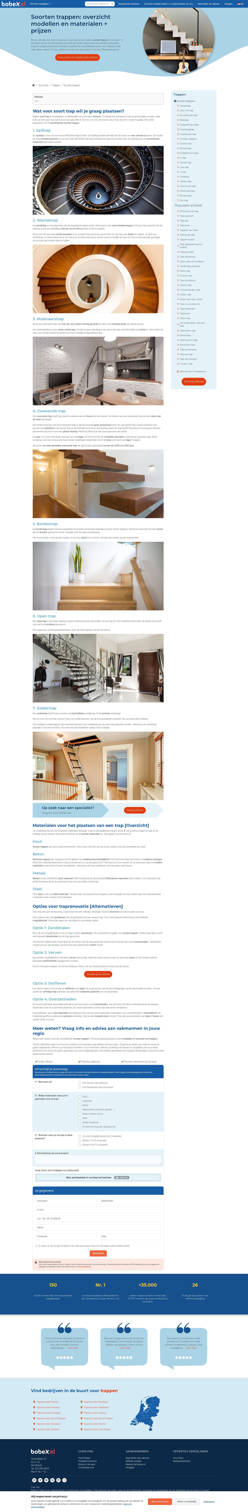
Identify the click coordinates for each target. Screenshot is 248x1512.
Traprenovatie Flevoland (96, 1401)
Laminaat (87, 1101)
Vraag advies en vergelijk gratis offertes (77, 57)
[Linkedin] (58, 1480)
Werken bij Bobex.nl (135, 1464)
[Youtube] (46, 1480)
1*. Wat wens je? (43, 1082)
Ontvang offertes (134, 810)
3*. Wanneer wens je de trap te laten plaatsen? (53, 1137)
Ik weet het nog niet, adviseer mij (99, 1126)
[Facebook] (34, 1480)
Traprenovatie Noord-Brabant (51, 1418)
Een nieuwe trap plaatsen (95, 1083)
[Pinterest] (52, 1480)
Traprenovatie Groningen (48, 1412)
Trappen (56, 85)
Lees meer (73, 1348)
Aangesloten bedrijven (129, 4)
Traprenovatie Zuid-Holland (97, 1429)
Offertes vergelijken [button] (39, 4)
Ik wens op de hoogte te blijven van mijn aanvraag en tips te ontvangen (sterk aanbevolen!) (84, 1245)
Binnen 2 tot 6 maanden (94, 1140)
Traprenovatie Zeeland (47, 1429)
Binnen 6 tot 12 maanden (95, 1144)
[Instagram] (64, 1480)
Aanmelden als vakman (209, 4)
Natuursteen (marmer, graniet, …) (99, 1109)
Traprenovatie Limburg (95, 1412)
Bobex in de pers (86, 1464)
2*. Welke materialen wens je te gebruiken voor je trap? (51, 1097)
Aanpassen (209, 1501)
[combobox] (39, 1219)
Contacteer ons (86, 1467)
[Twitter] (40, 1480)
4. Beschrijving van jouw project (51, 1153)
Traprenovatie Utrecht (94, 1423)
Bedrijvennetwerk (181, 1461)
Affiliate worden (134, 1461)
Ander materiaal (90, 1122)
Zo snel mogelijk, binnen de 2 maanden (102, 1136)
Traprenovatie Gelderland (96, 1407)
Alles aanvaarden (160, 1501)
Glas (85, 1118)
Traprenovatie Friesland (48, 1407)
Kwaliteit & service (87, 1461)
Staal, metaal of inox (93, 1113)
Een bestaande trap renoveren (98, 1087)
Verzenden (98, 1253)
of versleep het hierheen (88, 1177)
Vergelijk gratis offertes (98, 974)
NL (242, 4)
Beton (86, 1105)
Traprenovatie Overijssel (48, 1423)
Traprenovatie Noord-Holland (98, 1418)
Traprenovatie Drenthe (47, 1401)
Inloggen (228, 4)
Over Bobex (84, 1458)
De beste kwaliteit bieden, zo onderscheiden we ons (168, 4)
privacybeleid (86, 1267)
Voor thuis (43, 85)
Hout (85, 1096)
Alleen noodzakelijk (186, 1501)
